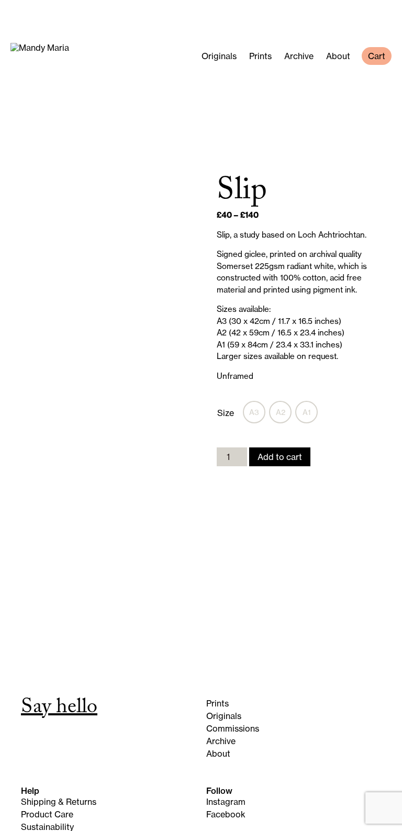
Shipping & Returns (58, 801)
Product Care (47, 814)
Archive (299, 56)
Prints (260, 56)
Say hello (59, 709)
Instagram (225, 801)
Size (225, 413)
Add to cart (280, 457)
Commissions (232, 728)
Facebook (225, 814)
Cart (376, 56)
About (338, 56)
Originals (219, 56)
